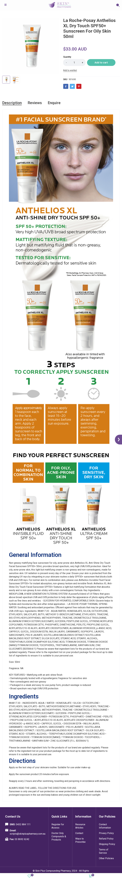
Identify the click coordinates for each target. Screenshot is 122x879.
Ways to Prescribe (80, 840)
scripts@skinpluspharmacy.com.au (27, 832)
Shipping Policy (107, 844)
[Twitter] (72, 86)
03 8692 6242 (19, 839)
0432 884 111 (20, 824)
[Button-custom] (97, 5)
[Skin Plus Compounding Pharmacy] (60, 5)
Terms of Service (103, 851)
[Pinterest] (78, 86)
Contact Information (105, 826)
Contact (79, 833)
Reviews (35, 103)
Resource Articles (80, 826)
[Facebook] (65, 86)
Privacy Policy (106, 833)
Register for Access (57, 826)
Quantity (67, 57)
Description (12, 103)
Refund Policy (106, 838)
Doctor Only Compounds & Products (58, 836)
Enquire (54, 103)
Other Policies (106, 858)
